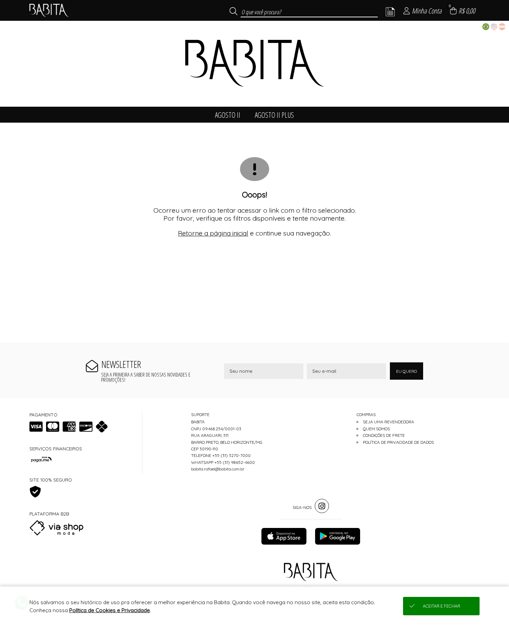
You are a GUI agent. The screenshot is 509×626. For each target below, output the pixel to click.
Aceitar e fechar (441, 606)
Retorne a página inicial (213, 233)
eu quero (406, 371)
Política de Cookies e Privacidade (109, 610)
